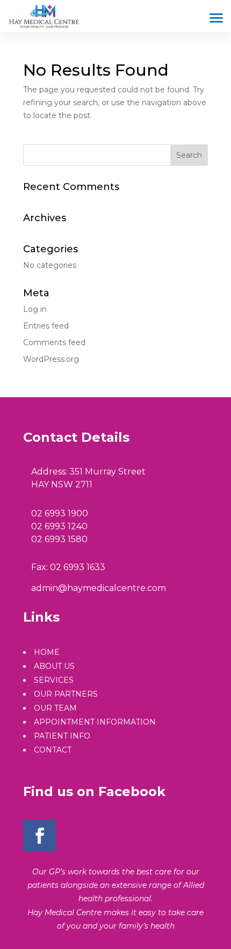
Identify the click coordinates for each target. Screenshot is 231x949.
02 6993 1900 (59, 513)
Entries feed (46, 326)
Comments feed (54, 342)
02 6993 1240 (59, 526)
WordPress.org (51, 359)
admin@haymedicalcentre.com (98, 588)
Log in (35, 309)
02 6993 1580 (59, 539)
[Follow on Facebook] (39, 836)
